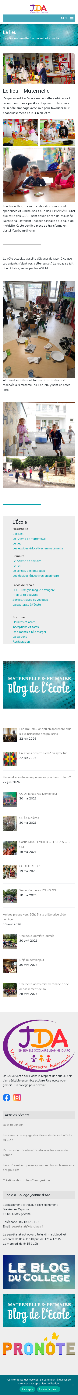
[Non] (73, 1385)
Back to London (13, 1125)
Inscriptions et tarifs (25, 627)
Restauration (21, 642)
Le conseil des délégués (28, 571)
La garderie (19, 637)
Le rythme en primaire (26, 561)
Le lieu (16, 543)
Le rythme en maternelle (29, 539)
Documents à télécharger (29, 632)
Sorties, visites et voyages (30, 600)
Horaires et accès (24, 622)
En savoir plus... (48, 1389)
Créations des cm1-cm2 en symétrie (26, 1180)
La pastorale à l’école (26, 605)
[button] (65, 18)
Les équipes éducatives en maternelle (37, 548)
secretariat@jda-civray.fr (27, 1226)
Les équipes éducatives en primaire (35, 576)
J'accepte (27, 1389)
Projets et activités (25, 595)
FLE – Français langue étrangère (33, 590)
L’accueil (17, 534)
